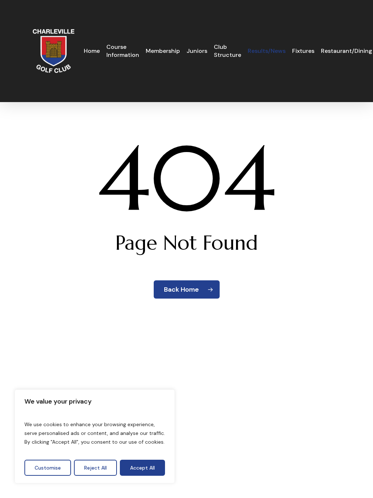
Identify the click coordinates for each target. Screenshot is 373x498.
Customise (48, 467)
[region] (95, 436)
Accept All (142, 467)
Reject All (95, 467)
